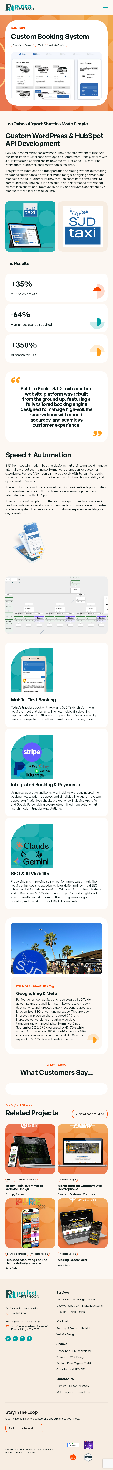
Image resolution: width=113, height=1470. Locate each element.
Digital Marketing (92, 1305)
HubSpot (62, 1311)
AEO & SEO (63, 1299)
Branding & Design (22, 45)
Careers (61, 1385)
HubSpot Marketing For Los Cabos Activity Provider (26, 1261)
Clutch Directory (79, 1385)
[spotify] (15, 1338)
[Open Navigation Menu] (105, 7)
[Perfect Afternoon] (20, 7)
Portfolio (63, 1321)
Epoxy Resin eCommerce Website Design (24, 1187)
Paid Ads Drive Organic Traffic (74, 1363)
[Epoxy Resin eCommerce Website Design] (30, 1149)
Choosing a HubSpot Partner (73, 1351)
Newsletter (84, 1392)
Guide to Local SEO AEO (71, 1369)
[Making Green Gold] (83, 1223)
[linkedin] (8, 1338)
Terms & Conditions (24, 1452)
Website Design (57, 45)
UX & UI (40, 45)
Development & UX (67, 1305)
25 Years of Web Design (70, 1357)
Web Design (77, 1311)
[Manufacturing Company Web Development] (83, 1149)
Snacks (61, 1344)
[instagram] (22, 1338)
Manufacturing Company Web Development (80, 1187)
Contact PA (65, 1379)
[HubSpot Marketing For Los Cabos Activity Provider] (30, 1223)
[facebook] (29, 1338)
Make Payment (65, 1392)
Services (62, 1292)
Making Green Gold (72, 1260)
